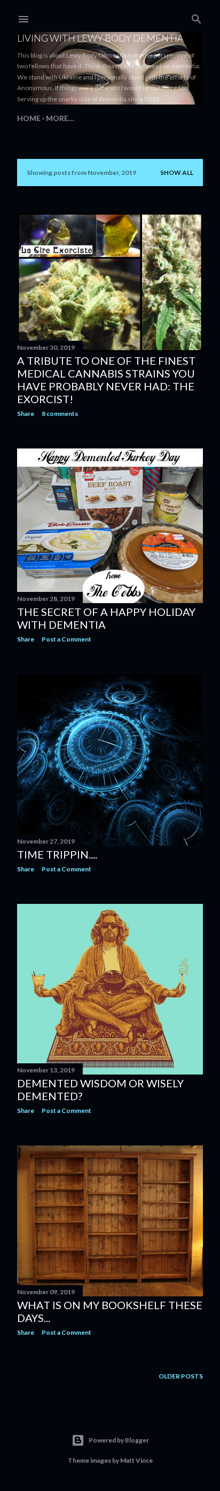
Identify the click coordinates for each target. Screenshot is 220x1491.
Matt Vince (136, 1460)
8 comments (60, 414)
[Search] (196, 16)
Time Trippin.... (57, 854)
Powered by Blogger (119, 1440)
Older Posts (181, 1376)
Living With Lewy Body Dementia (100, 38)
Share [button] (25, 414)
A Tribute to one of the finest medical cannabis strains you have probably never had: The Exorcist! (106, 379)
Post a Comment (66, 639)
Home (29, 118)
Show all (176, 173)
